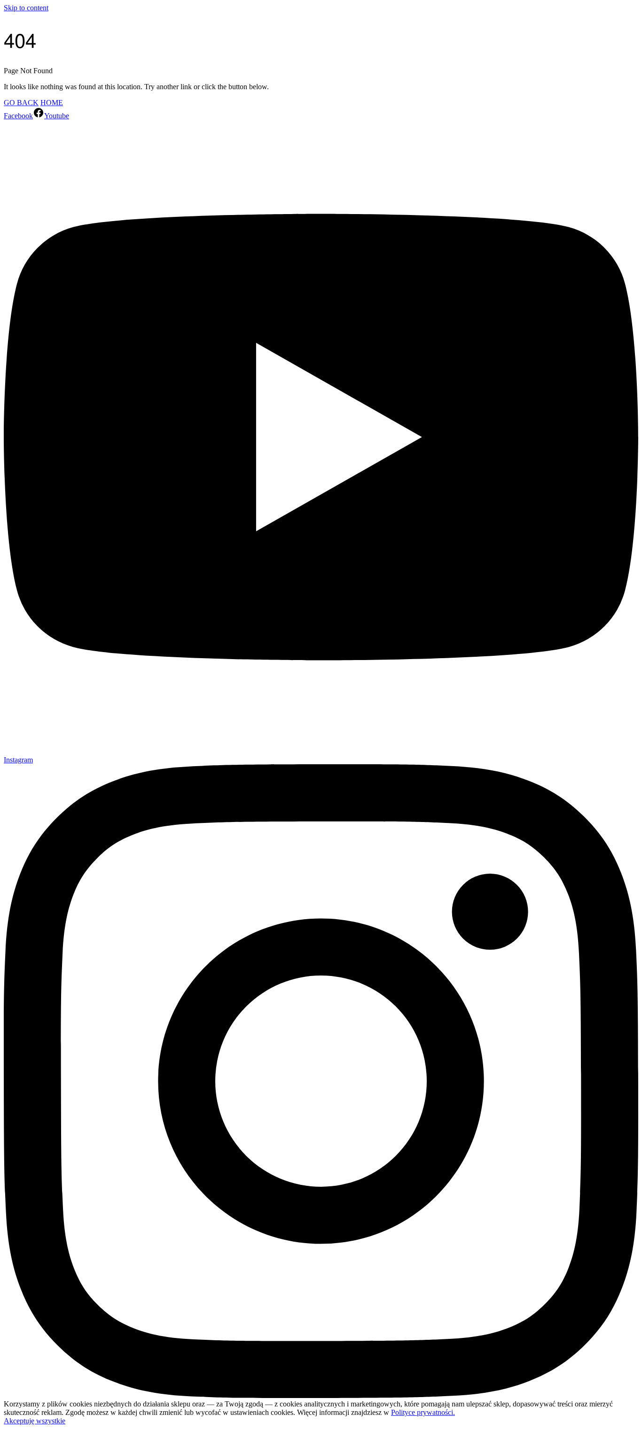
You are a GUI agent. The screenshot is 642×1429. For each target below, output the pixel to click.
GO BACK (21, 103)
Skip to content (26, 8)
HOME (51, 103)
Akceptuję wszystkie (34, 1421)
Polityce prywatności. (423, 1412)
